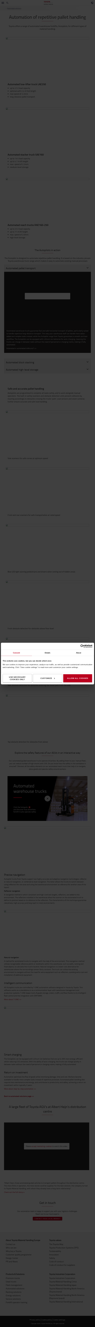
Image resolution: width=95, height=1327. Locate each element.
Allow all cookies (77, 678)
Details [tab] (47, 653)
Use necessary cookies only (17, 678)
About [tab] (78, 653)
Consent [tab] (16, 653)
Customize (46, 678)
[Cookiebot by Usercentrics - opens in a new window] (82, 646)
